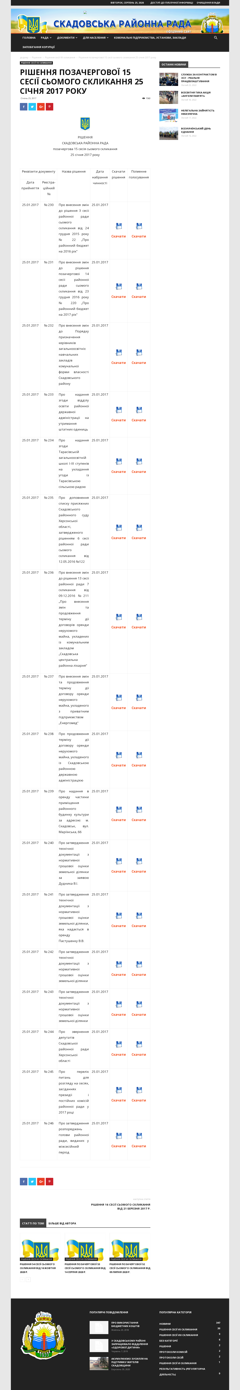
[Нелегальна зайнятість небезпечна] (168, 115)
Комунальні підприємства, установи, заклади (150, 37)
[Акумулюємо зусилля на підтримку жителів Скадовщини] (99, 1363)
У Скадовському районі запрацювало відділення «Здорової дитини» (129, 1344)
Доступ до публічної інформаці (171, 2)
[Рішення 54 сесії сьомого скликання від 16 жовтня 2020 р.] (40, 1247)
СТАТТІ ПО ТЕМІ (33, 1223)
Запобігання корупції (38, 47)
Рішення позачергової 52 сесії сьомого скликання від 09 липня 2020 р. (130, 1268)
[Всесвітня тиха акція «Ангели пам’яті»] (168, 97)
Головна (29, 37)
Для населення (94, 37)
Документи (65, 37)
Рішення (36, 57)
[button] (215, 38)
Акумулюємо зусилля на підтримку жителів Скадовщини (129, 1362)
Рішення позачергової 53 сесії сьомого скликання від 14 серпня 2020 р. (85, 1268)
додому (24, 57)
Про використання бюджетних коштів (125, 1324)
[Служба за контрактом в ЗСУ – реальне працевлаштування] (168, 79)
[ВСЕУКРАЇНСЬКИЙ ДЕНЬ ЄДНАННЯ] (168, 133)
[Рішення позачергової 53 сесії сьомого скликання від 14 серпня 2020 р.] (85, 1247)
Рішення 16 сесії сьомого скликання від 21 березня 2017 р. (120, 1206)
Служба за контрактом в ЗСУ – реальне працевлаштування (199, 78)
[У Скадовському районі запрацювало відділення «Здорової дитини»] (99, 1345)
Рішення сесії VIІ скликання (60, 57)
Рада (45, 37)
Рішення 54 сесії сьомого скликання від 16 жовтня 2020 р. (38, 1268)
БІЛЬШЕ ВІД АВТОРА (62, 1223)
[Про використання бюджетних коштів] (99, 1327)
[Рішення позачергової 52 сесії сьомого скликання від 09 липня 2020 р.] (130, 1247)
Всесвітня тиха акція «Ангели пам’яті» (196, 94)
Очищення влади (208, 2)
